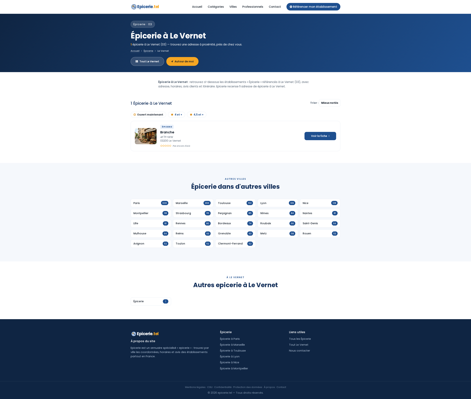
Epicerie (148, 7)
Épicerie (148, 51)
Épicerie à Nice (229, 362)
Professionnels (252, 7)
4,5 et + (198, 114)
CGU (210, 387)
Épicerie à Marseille (232, 345)
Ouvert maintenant (150, 114)
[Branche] (146, 136)
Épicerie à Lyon (230, 356)
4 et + (178, 114)
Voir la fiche (319, 136)
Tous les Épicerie (300, 339)
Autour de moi (184, 61)
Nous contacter (299, 350)
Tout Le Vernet (149, 61)
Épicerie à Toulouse (233, 350)
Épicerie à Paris (230, 339)
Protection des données (247, 387)
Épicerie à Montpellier (234, 368)
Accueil (197, 7)
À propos (269, 387)
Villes (233, 7)
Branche (167, 132)
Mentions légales (195, 387)
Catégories (216, 7)
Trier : (314, 103)
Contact (275, 7)
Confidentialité (223, 387)
